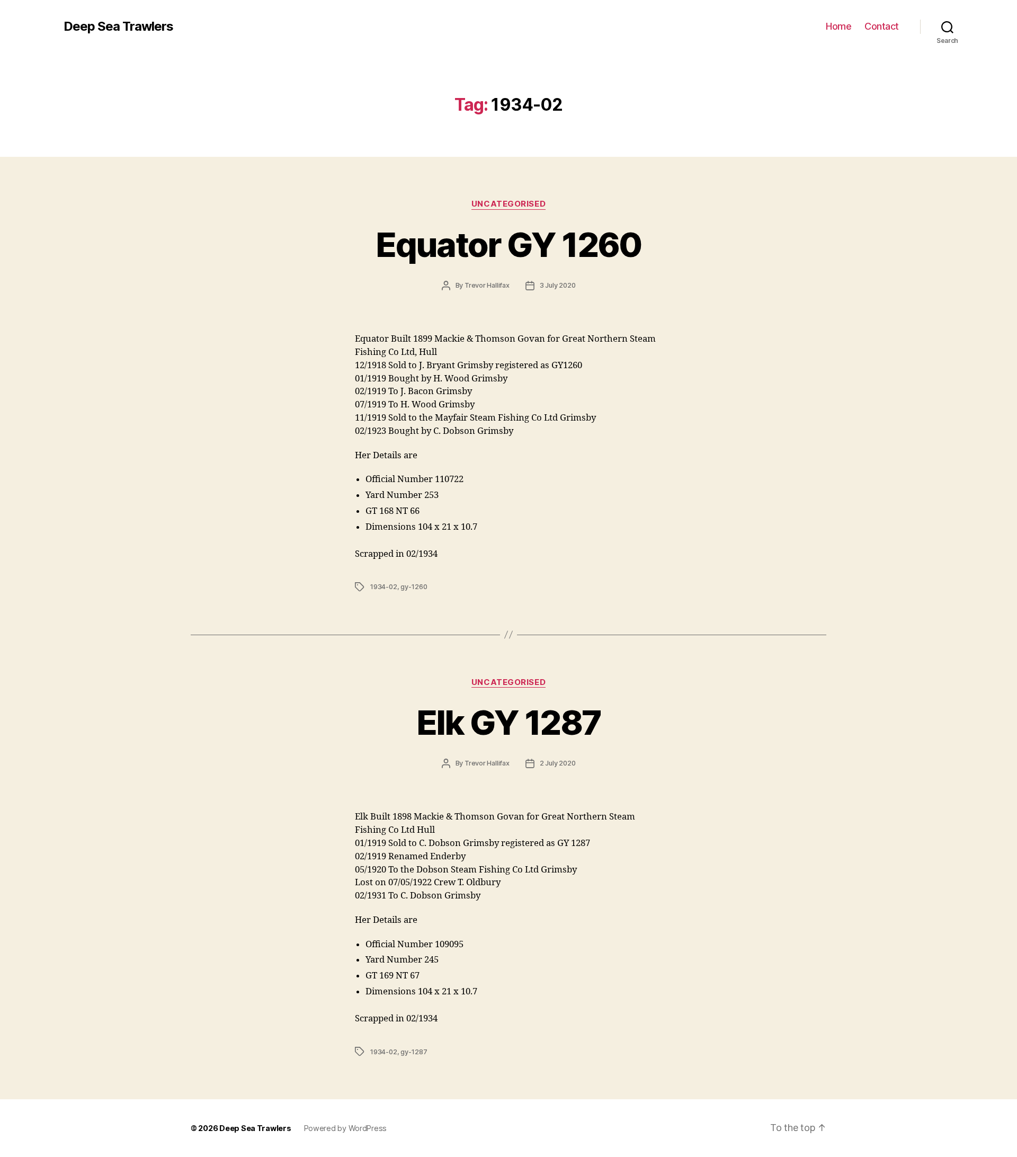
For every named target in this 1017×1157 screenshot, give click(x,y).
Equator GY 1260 (508, 244)
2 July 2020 (558, 763)
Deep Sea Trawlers (118, 26)
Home (838, 26)
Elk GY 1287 (508, 722)
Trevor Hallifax (487, 285)
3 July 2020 (558, 285)
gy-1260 (413, 587)
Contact (881, 26)
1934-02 (383, 587)
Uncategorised (508, 204)
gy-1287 (413, 1052)
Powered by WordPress (345, 1128)
